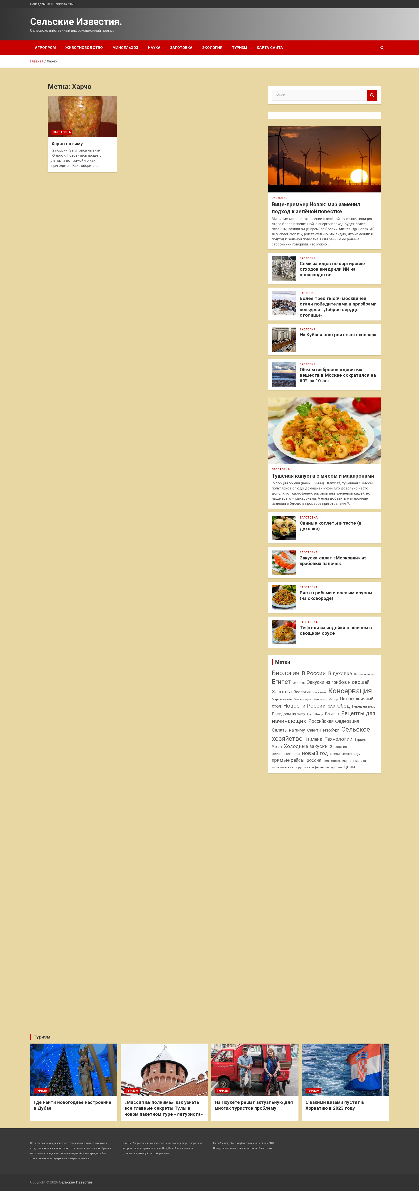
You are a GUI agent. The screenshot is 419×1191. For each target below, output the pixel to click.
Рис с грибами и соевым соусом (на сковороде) (336, 595)
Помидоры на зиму (288, 714)
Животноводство (84, 48)
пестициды (351, 754)
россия (314, 760)
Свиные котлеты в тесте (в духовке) (331, 525)
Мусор (333, 699)
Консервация (350, 691)
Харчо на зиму (67, 143)
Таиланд (313, 739)
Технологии (338, 739)
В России (314, 673)
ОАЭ (331, 706)
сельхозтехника (335, 761)
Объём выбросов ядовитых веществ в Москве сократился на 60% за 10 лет (338, 375)
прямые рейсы (288, 760)
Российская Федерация (333, 721)
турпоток (336, 767)
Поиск (372, 95)
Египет (281, 681)
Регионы (332, 714)
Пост (310, 714)
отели (335, 754)
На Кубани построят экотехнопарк (338, 334)
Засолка (282, 692)
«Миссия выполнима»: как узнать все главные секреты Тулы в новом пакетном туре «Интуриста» (163, 1108)
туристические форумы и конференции (300, 767)
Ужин (277, 746)
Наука (154, 48)
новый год (315, 753)
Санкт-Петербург (323, 730)
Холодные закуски (306, 746)
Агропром (45, 48)
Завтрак (299, 683)
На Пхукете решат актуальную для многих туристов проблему (254, 1105)
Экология (212, 48)
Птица (319, 714)
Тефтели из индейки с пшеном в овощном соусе (336, 630)
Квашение (319, 692)
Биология (285, 673)
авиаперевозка (286, 753)
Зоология (302, 692)
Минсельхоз (125, 48)
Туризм (239, 48)
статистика (358, 761)
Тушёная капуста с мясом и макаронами (323, 476)
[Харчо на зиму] (82, 116)
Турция (360, 739)
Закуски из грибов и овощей (338, 682)
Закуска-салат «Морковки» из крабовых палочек (333, 560)
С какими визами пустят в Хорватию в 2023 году (335, 1105)
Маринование (282, 699)
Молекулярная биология (310, 699)
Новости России (304, 705)
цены (349, 766)
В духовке (340, 673)
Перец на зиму (363, 706)
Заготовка (181, 48)
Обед (343, 706)
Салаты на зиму (288, 730)
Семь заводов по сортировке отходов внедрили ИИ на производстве (332, 269)
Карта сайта (270, 48)
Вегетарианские (364, 674)
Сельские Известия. (76, 21)
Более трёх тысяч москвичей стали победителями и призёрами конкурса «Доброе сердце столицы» (338, 307)
